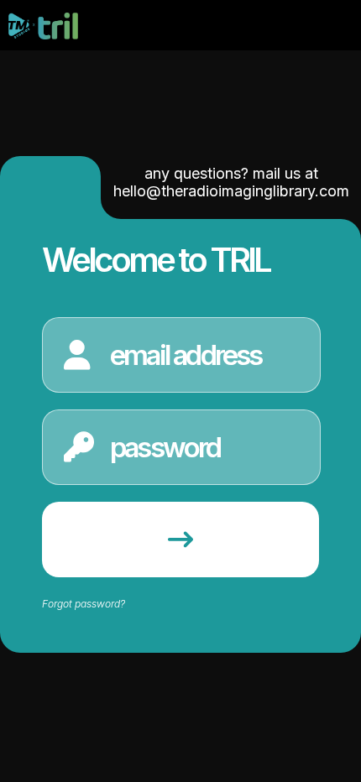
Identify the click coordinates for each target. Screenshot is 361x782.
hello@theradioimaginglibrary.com (231, 191)
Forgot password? (83, 603)
